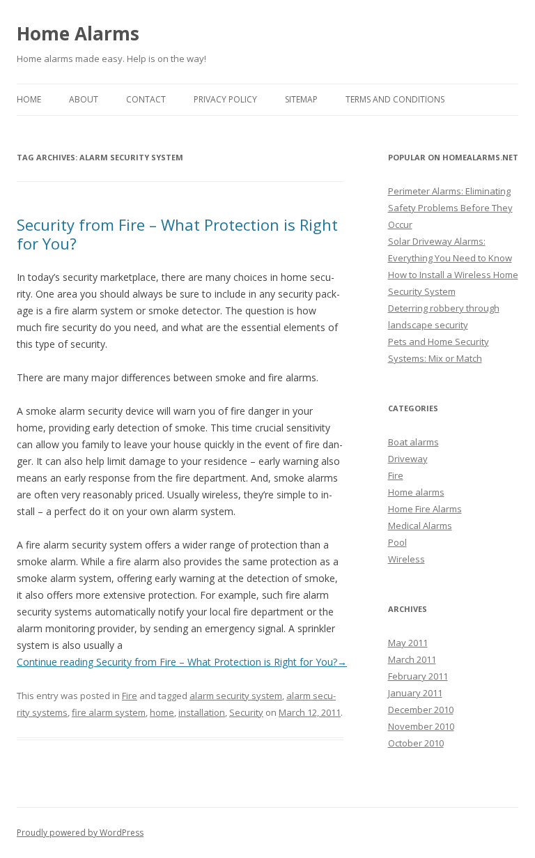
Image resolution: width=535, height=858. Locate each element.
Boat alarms (413, 442)
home (162, 712)
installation (201, 712)
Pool (397, 542)
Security (246, 712)
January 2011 (415, 693)
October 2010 (416, 743)
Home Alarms (78, 33)
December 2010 (420, 709)
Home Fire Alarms (425, 509)
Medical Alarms (420, 525)
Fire (129, 695)
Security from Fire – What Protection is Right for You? (177, 233)
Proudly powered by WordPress (80, 832)
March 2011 (412, 659)
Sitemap (301, 99)
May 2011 (408, 642)
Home (29, 99)
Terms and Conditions (395, 99)
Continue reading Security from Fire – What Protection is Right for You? (182, 661)
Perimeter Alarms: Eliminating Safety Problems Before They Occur (450, 208)
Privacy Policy (225, 99)
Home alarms (416, 492)
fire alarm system (109, 712)
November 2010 (421, 726)
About (83, 99)
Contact (146, 99)
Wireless (406, 559)
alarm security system (235, 695)
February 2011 (418, 676)
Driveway (408, 458)
